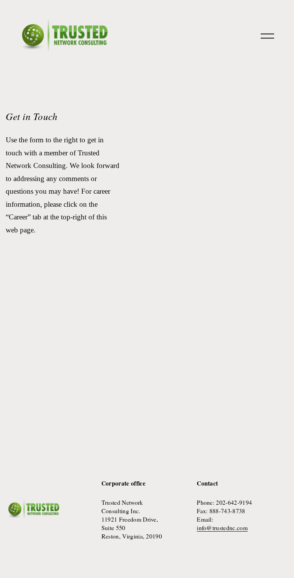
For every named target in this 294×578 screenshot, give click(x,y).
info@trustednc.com (222, 528)
